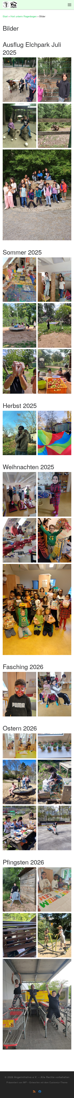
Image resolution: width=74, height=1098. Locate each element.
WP (25, 1082)
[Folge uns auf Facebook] (39, 1091)
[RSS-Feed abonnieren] (34, 1091)
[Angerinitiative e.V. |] (10, 4)
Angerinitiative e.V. (25, 1077)
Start (5, 16)
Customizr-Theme (58, 1082)
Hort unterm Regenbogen (23, 16)
